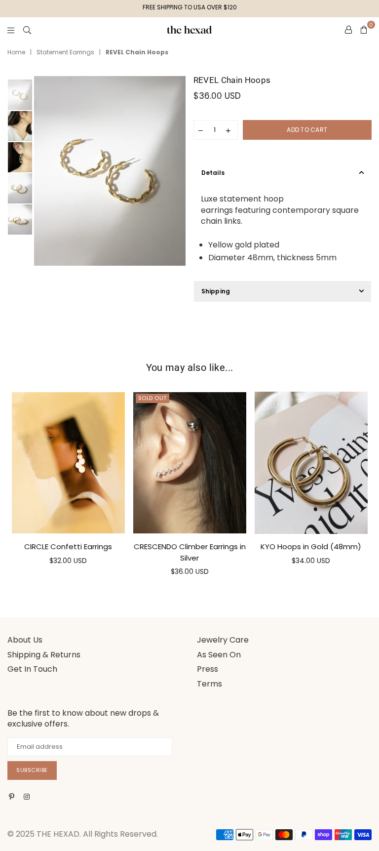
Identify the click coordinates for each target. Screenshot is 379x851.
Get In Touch (32, 669)
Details (213, 172)
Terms (209, 683)
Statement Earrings (65, 52)
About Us (24, 640)
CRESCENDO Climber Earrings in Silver (190, 552)
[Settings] (348, 29)
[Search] (27, 29)
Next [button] (177, 171)
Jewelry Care (223, 640)
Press (207, 669)
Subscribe (32, 770)
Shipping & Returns (43, 654)
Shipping (215, 291)
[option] (110, 171)
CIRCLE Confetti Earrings (68, 546)
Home (16, 52)
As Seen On (219, 654)
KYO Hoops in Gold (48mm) (311, 546)
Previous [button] (42, 171)
